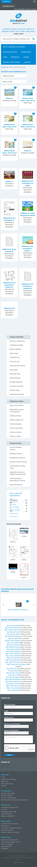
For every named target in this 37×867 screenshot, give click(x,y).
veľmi (11, 499)
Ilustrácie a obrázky (16, 386)
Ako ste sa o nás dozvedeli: (12, 724)
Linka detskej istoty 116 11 (10, 842)
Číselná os (9, 98)
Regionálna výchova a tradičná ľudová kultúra (18, 473)
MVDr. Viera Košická (13, 688)
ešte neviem (13, 504)
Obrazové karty (15, 374)
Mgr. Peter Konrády (13, 669)
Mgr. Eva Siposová (13, 625)
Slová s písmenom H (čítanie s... (18, 610)
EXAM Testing (5, 814)
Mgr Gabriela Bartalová (13, 681)
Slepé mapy (14, 353)
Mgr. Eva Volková (13, 690)
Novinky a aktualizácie (17, 341)
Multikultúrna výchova (17, 458)
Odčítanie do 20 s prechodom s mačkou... (27, 248)
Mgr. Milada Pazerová (13, 647)
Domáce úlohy (15, 390)
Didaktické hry (15, 357)
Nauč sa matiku (6, 844)
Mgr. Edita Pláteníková (12, 628)
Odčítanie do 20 (9, 308)
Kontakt (27, 62)
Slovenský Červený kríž (9, 807)
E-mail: (6, 711)
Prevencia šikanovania (8, 840)
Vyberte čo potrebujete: (11, 730)
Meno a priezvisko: (9, 704)
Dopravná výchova (16, 485)
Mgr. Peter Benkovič (13, 645)
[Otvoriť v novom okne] (18, 863)
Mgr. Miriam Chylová (13, 673)
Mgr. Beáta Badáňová (13, 651)
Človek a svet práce (16, 428)
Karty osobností (15, 378)
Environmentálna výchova (16, 448)
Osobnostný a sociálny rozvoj (17, 467)
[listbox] (14, 76)
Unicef (3, 810)
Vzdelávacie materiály (8, 779)
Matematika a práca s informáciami (16, 410)
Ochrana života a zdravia (18, 462)
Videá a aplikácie (15, 349)
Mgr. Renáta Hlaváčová (13, 653)
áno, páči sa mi (14, 501)
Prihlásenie (6, 1)
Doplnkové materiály (17, 394)
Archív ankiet (13, 516)
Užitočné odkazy (6, 795)
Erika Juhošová (13, 671)
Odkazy (26, 57)
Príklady (3, 848)
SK (34, 1)
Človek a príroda (15, 416)
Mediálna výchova (16, 454)
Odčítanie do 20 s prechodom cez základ (27, 183)
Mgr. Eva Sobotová (13, 658)
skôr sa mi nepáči (14, 507)
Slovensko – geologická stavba (11, 828)
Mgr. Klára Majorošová (13, 660)
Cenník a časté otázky (11, 62)
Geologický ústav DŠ (8, 812)
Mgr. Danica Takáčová (13, 656)
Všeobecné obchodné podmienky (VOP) (14, 800)
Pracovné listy (14, 361)
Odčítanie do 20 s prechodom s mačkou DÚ (27, 286)
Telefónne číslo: (9, 717)
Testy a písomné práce (17, 366)
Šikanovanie (5, 826)
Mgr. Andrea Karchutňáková (16, 664)
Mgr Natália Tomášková (13, 636)
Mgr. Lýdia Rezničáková (13, 662)
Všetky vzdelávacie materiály (14, 47)
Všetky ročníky (7, 82)
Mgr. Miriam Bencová (13, 686)
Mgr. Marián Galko (13, 634)
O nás (5, 57)
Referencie (15, 57)
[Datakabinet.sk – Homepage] (18, 17)
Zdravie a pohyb (15, 436)
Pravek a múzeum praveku (10, 832)
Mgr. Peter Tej (13, 675)
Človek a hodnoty (15, 424)
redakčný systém (19, 858)
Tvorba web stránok (7, 858)
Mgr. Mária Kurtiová (13, 684)
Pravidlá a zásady (7, 830)
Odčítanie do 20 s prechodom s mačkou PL (9, 285)
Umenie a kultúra (16, 432)
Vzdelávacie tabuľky (16, 345)
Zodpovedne (5, 846)
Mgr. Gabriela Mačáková (13, 679)
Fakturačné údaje (7, 784)
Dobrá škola (26, 52)
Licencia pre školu (10, 52)
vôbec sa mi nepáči (15, 510)
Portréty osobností (16, 382)
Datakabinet (4, 67)
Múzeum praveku (7, 816)
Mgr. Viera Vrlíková (13, 643)
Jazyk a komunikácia (16, 405)
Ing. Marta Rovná (13, 632)
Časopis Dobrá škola (8, 793)
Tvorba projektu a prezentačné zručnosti (17, 479)
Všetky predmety (8, 76)
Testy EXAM (14, 370)
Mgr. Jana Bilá (13, 638)
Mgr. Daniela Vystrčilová (13, 630)
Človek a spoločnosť (16, 420)
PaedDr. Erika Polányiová (13, 641)
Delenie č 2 (9, 181)
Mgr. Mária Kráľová (13, 649)
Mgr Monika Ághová (13, 677)
